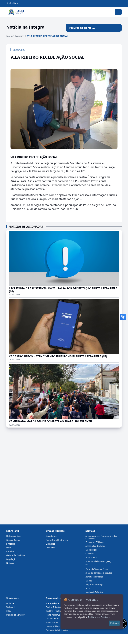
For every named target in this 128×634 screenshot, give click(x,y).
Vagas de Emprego (94, 584)
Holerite (10, 603)
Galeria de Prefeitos (15, 555)
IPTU (88, 588)
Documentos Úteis (56, 598)
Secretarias (51, 536)
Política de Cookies (99, 617)
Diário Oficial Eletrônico (57, 540)
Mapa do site (92, 549)
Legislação (11, 559)
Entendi (114, 623)
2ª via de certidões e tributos (99, 572)
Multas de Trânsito (94, 592)
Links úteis (12, 3)
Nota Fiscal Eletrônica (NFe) (98, 561)
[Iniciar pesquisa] (118, 28)
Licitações (50, 543)
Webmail (10, 607)
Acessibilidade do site (96, 546)
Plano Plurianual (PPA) (56, 614)
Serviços (90, 530)
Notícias (19, 36)
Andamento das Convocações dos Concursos (101, 537)
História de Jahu (13, 536)
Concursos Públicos (95, 542)
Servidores (12, 598)
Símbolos (10, 543)
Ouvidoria (90, 553)
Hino (8, 547)
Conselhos (51, 547)
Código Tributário (54, 607)
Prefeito (10, 551)
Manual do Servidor (15, 614)
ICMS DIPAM (91, 557)
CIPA (8, 611)
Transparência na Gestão (57, 603)
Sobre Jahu (12, 530)
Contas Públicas (53, 626)
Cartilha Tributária (54, 611)
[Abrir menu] (118, 12)
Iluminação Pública (94, 576)
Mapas (89, 580)
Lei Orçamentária (54, 618)
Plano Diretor (52, 622)
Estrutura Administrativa (57, 630)
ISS (87, 565)
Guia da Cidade (13, 540)
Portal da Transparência (97, 569)
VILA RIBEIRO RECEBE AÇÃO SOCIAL (47, 36)
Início (9, 36)
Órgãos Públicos (55, 530)
